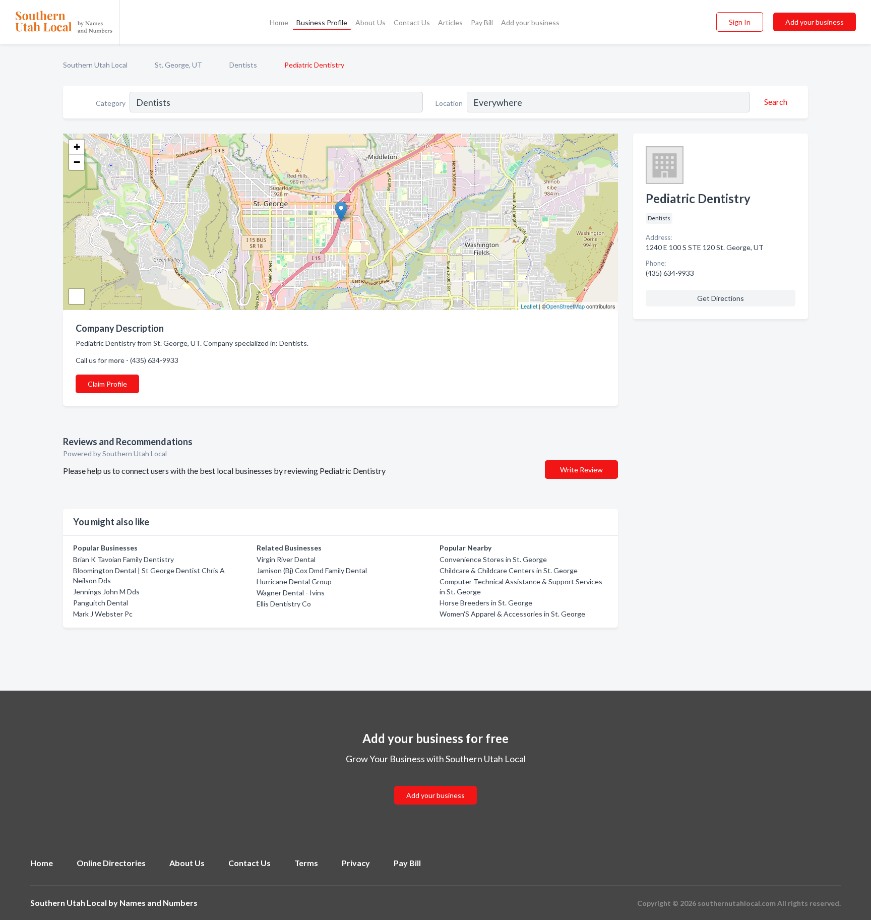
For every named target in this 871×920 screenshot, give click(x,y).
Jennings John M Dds (106, 591)
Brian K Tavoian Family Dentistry (123, 559)
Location (449, 103)
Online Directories (111, 863)
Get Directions (720, 298)
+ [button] (77, 147)
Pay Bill (482, 22)
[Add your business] (435, 783)
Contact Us (412, 22)
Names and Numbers (158, 902)
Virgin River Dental (286, 559)
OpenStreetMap (565, 306)
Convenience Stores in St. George (493, 559)
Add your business (530, 22)
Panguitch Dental (100, 602)
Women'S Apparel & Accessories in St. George (512, 613)
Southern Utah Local (95, 64)
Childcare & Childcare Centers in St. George (509, 570)
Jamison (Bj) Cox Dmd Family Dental (312, 570)
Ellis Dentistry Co (284, 603)
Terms (306, 863)
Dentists (243, 64)
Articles (450, 22)
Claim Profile (107, 384)
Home (279, 22)
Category (111, 103)
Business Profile (321, 22)
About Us (370, 22)
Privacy (356, 863)
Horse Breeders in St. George (486, 602)
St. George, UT (178, 64)
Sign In (740, 22)
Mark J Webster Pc (103, 613)
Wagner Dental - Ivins (291, 592)
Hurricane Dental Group (294, 581)
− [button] (77, 162)
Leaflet (529, 306)
